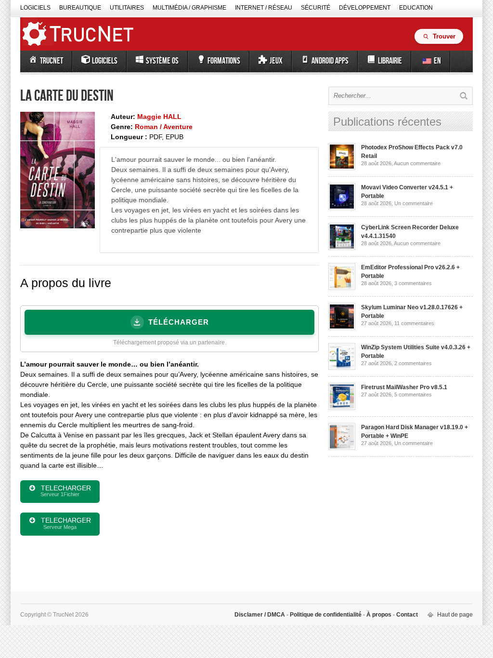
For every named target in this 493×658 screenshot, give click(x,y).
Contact (406, 614)
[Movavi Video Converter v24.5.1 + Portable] (341, 208)
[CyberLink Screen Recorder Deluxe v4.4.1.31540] (341, 248)
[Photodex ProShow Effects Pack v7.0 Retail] (341, 168)
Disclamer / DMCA (260, 614)
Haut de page (455, 614)
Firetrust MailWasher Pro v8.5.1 (404, 387)
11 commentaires (414, 323)
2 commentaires (413, 363)
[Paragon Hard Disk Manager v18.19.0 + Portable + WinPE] (341, 448)
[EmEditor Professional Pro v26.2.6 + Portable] (341, 288)
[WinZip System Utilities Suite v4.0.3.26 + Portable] (341, 368)
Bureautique (80, 7)
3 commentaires (413, 283)
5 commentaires (413, 394)
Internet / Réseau (263, 7)
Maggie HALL (159, 116)
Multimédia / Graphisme (189, 7)
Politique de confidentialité (325, 614)
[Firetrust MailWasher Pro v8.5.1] (341, 408)
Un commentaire (413, 203)
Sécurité (315, 7)
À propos (379, 614)
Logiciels (35, 7)
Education (416, 7)
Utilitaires (127, 7)
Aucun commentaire (417, 163)
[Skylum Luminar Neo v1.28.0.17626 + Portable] (341, 328)
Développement (364, 7)
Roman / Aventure (164, 127)
